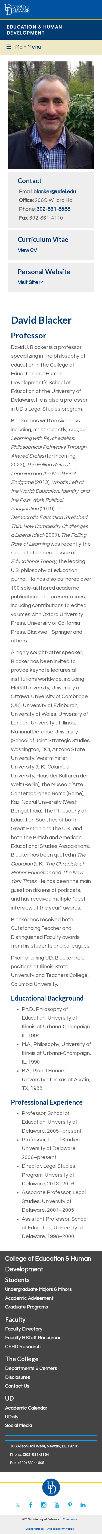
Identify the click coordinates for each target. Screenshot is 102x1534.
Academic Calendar (26, 1408)
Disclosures (17, 1377)
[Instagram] (44, 1505)
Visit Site (28, 282)
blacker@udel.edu (54, 191)
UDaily (11, 1416)
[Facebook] (31, 1505)
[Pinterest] (70, 1505)
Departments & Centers (31, 1368)
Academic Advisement (29, 1298)
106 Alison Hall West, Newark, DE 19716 (44, 1446)
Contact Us (17, 1386)
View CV (27, 250)
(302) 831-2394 (36, 1455)
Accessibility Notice (60, 1528)
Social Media (18, 1425)
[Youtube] (57, 1505)
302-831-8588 (53, 209)
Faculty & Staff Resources (33, 1337)
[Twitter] (18, 1505)
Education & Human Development (34, 29)
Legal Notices (35, 1528)
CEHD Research (23, 1346)
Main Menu (28, 47)
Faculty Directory (23, 1329)
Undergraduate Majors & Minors (38, 1289)
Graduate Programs (26, 1307)
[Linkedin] (83, 1505)
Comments (70, 1519)
